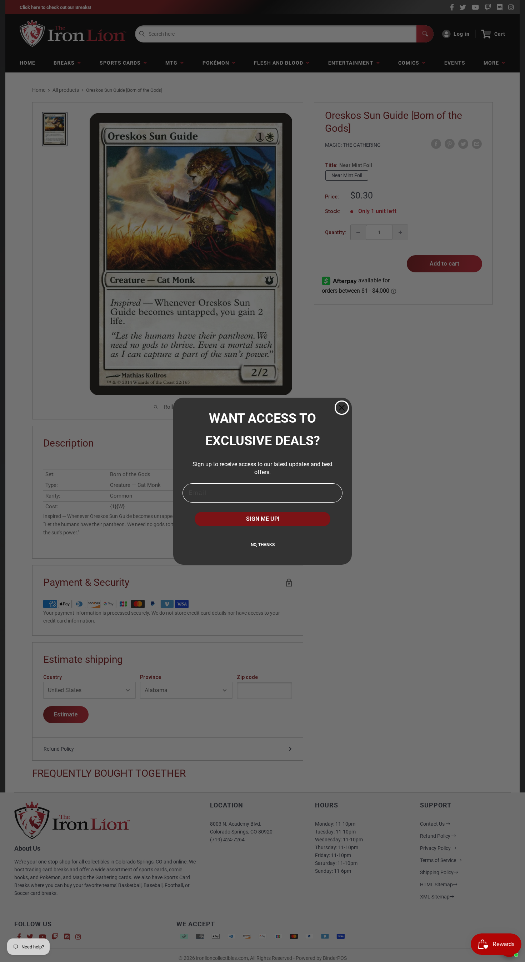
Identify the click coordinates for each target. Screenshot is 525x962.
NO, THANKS (263, 544)
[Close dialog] (341, 407)
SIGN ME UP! (262, 518)
